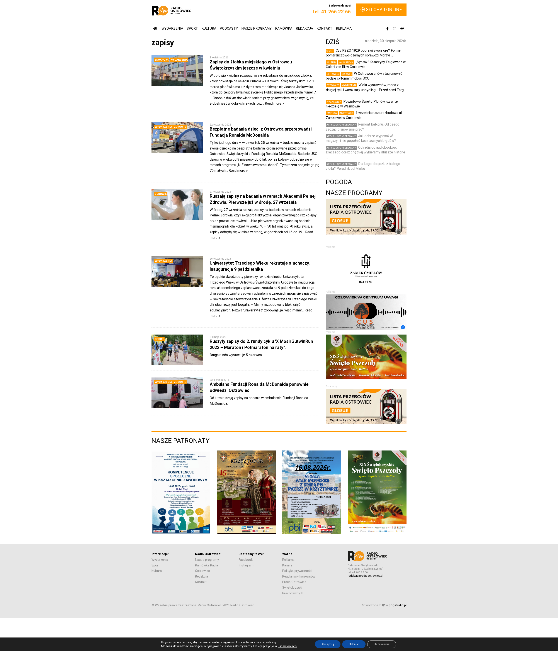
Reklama (344, 28)
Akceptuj (328, 644)
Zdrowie (180, 126)
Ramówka (283, 28)
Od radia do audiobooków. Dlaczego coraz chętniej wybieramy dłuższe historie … (365, 152)
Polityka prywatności (297, 571)
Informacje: (160, 554)
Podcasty (229, 28)
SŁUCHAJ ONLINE (383, 9)
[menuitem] (155, 28)
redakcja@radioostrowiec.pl (365, 575)
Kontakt (324, 28)
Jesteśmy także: (251, 554)
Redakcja (304, 28)
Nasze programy (256, 28)
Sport (192, 28)
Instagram (246, 565)
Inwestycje (346, 113)
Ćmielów (332, 113)
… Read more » (273, 103)
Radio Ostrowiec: (208, 554)
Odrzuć (354, 644)
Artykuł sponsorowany (341, 124)
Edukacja (161, 59)
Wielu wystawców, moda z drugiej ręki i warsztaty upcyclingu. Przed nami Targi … (365, 90)
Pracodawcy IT (293, 593)
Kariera (287, 565)
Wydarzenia (172, 28)
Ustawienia (382, 644)
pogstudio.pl (398, 605)
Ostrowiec (333, 74)
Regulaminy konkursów (298, 576)
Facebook (246, 560)
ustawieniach (287, 646)
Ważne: (287, 554)
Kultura (208, 28)
